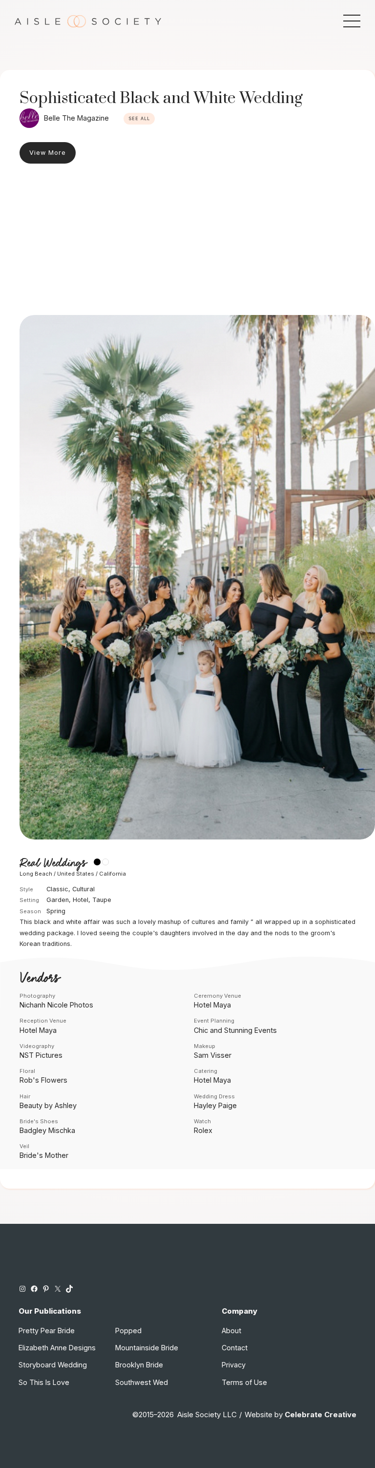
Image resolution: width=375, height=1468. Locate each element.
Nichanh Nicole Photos (56, 1005)
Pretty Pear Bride (47, 1330)
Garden (57, 899)
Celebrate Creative (320, 1414)
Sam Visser (212, 1055)
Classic (57, 889)
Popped (128, 1330)
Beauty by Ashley (48, 1105)
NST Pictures (41, 1055)
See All (139, 118)
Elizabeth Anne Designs (57, 1347)
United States (75, 873)
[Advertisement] (187, 241)
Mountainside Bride (146, 1347)
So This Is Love (44, 1382)
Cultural (83, 889)
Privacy (234, 1365)
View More (47, 152)
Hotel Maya (212, 1005)
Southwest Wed (141, 1382)
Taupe (101, 899)
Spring (55, 911)
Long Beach (36, 873)
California (112, 873)
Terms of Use (244, 1382)
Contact (235, 1347)
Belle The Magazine (76, 118)
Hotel (80, 899)
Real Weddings (53, 863)
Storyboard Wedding (53, 1365)
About (231, 1330)
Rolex (203, 1130)
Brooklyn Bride (139, 1365)
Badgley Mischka (47, 1130)
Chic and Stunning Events (235, 1030)
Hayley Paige (215, 1105)
